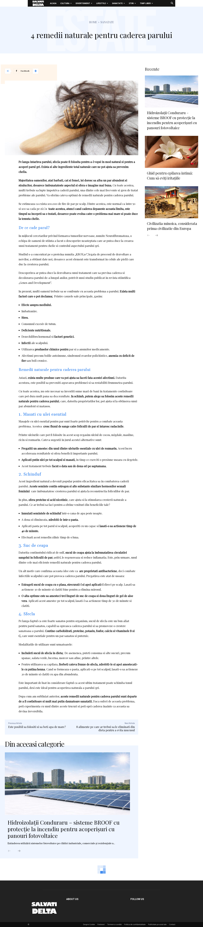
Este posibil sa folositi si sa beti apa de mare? (37, 727)
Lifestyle (101, 3)
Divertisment (83, 3)
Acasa (53, 3)
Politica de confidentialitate (135, 924)
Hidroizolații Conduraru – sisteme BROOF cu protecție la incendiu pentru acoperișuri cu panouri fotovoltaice (64, 829)
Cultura (64, 3)
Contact (172, 924)
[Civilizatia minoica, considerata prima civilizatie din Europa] (171, 202)
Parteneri (101, 924)
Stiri (131, 3)
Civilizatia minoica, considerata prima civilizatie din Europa (172, 226)
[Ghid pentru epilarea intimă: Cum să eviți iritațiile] (171, 152)
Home (93, 22)
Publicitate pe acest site (157, 924)
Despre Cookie (89, 924)
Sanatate (117, 3)
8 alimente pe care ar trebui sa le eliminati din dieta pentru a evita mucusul (105, 728)
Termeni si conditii (114, 924)
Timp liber (145, 3)
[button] (172, 3)
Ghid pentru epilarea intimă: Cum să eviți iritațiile (170, 175)
